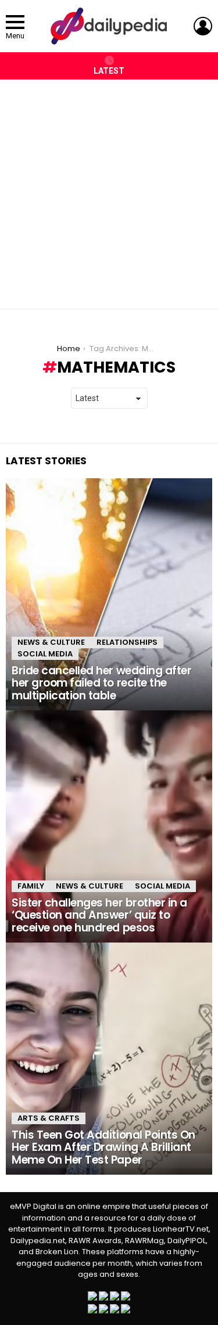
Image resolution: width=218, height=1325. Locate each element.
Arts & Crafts (48, 1118)
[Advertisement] (109, 188)
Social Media (45, 653)
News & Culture (51, 642)
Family (30, 885)
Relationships (127, 642)
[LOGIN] (203, 26)
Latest (109, 70)
